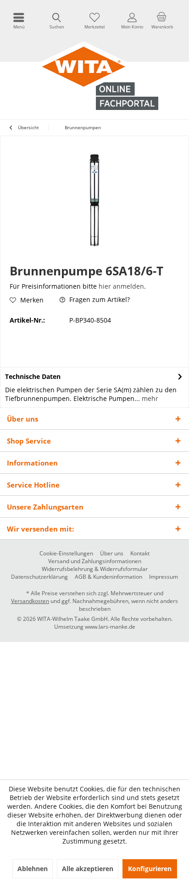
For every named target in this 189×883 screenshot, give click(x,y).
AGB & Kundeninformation (108, 577)
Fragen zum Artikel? (98, 299)
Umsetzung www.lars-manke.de (94, 627)
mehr (149, 398)
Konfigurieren (150, 868)
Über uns (111, 553)
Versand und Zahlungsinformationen (94, 561)
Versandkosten (30, 601)
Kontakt (140, 553)
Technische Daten (33, 376)
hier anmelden (121, 286)
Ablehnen (32, 868)
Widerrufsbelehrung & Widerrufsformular (95, 569)
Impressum (163, 577)
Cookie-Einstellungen (66, 553)
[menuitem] (19, 21)
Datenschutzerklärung (39, 577)
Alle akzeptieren (87, 868)
